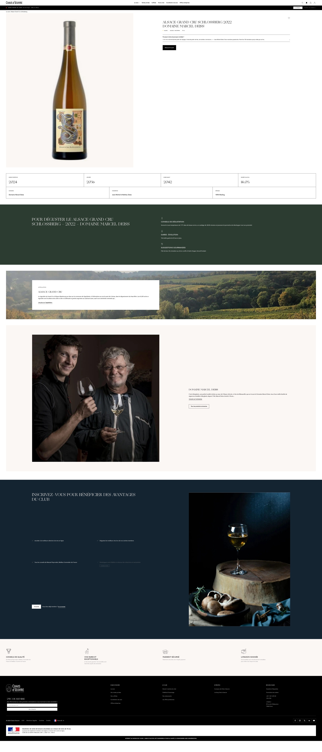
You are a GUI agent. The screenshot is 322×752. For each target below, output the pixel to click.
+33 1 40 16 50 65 (271, 696)
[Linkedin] (309, 721)
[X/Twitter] (305, 721)
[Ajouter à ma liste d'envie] (289, 18)
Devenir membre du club (169, 689)
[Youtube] (314, 721)
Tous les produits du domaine (199, 406)
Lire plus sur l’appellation (45, 302)
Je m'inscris (32, 709)
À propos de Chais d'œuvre (222, 689)
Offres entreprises (115, 703)
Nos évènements (167, 696)
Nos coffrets (114, 696)
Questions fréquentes (272, 689)
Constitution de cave (116, 700)
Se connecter (61, 607)
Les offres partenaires (168, 700)
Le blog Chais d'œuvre (220, 692)
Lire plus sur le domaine (195, 399)
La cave (8, 12)
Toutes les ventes (310, 7)
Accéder (297, 7)
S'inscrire (36, 607)
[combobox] (59, 720)
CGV (23, 720)
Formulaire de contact (272, 692)
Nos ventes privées (116, 692)
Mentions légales (31, 720)
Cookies (41, 720)
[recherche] (302, 2)
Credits (48, 720)
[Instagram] (300, 721)
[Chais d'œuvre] (14, 3)
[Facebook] (295, 721)
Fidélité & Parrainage (168, 692)
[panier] (310, 2)
